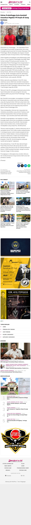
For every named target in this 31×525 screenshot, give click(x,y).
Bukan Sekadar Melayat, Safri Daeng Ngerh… (16, 404)
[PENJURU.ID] (15, 2)
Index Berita (7, 465)
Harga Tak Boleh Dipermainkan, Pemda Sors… (17, 368)
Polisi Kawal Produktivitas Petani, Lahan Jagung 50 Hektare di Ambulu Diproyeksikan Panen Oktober (22, 225)
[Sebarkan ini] (18, 165)
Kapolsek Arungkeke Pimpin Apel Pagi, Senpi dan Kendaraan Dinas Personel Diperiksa (7, 225)
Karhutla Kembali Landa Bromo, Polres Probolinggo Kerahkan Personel (23, 192)
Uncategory (23, 365)
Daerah (2, 360)
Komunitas (20, 364)
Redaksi (8, 470)
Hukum (15, 364)
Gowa (4, 326)
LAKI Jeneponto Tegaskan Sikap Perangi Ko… (17, 409)
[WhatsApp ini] (28, 165)
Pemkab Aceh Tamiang (9, 329)
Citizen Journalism (8, 463)
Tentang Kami (22, 470)
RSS (24, 475)
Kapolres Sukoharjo (9, 337)
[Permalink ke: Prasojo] (2, 22)
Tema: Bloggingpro (21, 481)
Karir (22, 465)
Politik (14, 365)
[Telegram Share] (25, 165)
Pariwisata (25, 364)
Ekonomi (6, 360)
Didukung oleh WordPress (11, 481)
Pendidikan (18, 413)
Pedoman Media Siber (23, 468)
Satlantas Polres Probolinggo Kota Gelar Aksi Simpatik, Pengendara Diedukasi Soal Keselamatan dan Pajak (23, 208)
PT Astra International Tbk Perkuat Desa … (12, 372)
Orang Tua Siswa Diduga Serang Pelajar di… (17, 415)
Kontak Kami (8, 468)
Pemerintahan (9, 365)
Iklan (22, 463)
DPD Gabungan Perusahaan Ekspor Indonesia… (13, 362)
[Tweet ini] (22, 165)
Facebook (9, 475)
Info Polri (13, 396)
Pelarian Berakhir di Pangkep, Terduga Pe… (17, 421)
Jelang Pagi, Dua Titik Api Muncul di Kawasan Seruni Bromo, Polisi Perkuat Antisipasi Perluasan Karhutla (7, 208)
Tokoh (18, 365)
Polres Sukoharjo (8, 334)
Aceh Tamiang (6, 332)
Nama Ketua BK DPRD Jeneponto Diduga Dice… (17, 398)
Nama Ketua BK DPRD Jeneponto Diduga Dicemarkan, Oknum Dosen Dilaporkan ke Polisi (7, 192)
